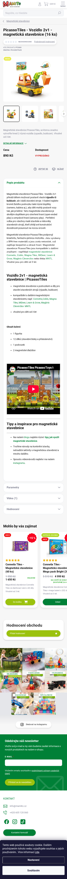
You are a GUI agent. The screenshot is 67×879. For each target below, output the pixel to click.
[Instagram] (14, 821)
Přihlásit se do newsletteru (19, 782)
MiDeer (42, 255)
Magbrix (17, 258)
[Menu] (63, 4)
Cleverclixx (28, 258)
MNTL (49, 258)
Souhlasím (33, 870)
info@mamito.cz (18, 806)
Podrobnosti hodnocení (44, 42)
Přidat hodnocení (17, 633)
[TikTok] (22, 821)
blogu (27, 437)
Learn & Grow (33, 302)
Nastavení (33, 859)
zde (37, 852)
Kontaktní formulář (19, 832)
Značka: (12, 50)
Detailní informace (13, 143)
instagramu (19, 463)
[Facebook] (6, 821)
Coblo (20, 255)
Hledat (59, 13)
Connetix (37, 299)
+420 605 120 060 (19, 812)
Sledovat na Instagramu (36, 724)
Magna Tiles (30, 255)
